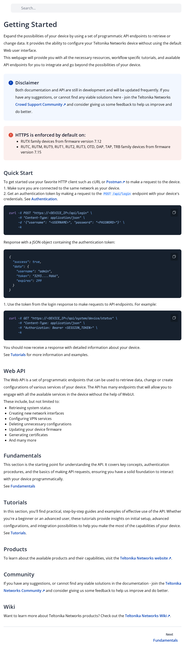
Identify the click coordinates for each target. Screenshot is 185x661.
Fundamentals (23, 486)
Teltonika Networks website (144, 558)
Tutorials (18, 354)
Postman (114, 181)
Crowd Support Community (38, 104)
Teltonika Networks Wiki (146, 615)
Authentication (44, 198)
